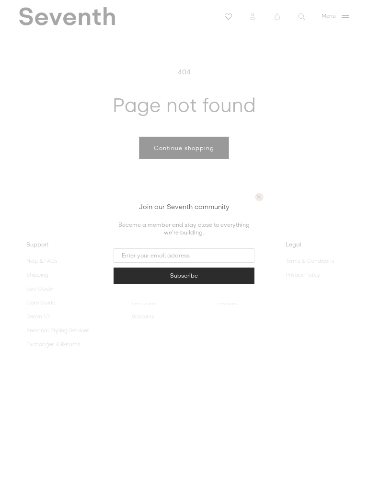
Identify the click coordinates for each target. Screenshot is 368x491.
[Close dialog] (259, 197)
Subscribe (184, 275)
